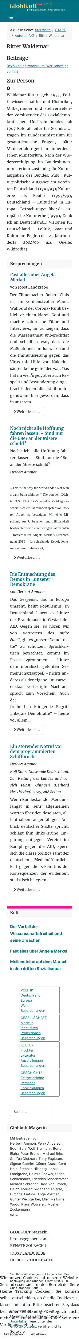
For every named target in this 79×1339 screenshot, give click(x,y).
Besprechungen (33, 1038)
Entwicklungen (32, 1088)
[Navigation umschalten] (11, 19)
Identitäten (29, 1028)
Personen (28, 1083)
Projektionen (31, 1033)
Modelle (27, 1023)
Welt (24, 1005)
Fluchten (27, 1050)
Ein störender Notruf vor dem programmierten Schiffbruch (36, 751)
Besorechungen (33, 1010)
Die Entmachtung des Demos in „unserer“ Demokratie (32, 579)
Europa (26, 1000)
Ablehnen (38, 1334)
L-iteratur (28, 1055)
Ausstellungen (32, 1060)
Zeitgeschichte (32, 1078)
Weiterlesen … (28, 412)
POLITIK (27, 990)
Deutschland (30, 995)
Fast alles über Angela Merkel (33, 277)
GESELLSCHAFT (34, 1018)
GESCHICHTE (32, 1073)
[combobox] (31, 1111)
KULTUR (27, 1045)
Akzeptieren (13, 1334)
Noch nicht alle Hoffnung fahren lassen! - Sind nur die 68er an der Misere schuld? (37, 436)
